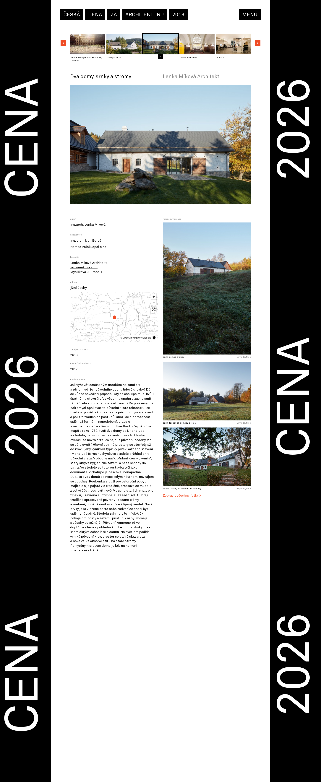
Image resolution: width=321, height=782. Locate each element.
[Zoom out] (153, 302)
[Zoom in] (153, 296)
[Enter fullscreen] (153, 309)
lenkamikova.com (84, 267)
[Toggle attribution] (154, 337)
